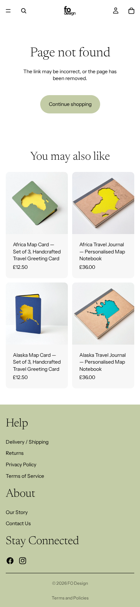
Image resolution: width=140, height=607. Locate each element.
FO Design (77, 583)
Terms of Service (25, 476)
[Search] (24, 11)
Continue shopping (70, 104)
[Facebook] (10, 560)
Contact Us (18, 523)
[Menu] (8, 11)
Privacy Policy (21, 464)
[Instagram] (22, 560)
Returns (15, 453)
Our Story (17, 512)
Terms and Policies (70, 598)
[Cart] (131, 11)
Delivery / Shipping (27, 442)
